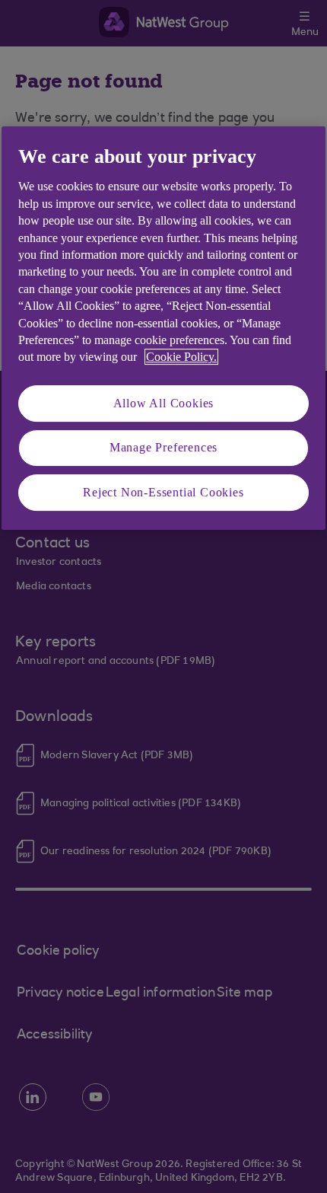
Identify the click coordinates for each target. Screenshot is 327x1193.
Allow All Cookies (163, 403)
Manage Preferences (163, 447)
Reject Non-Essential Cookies (163, 492)
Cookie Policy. (181, 356)
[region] (163, 328)
